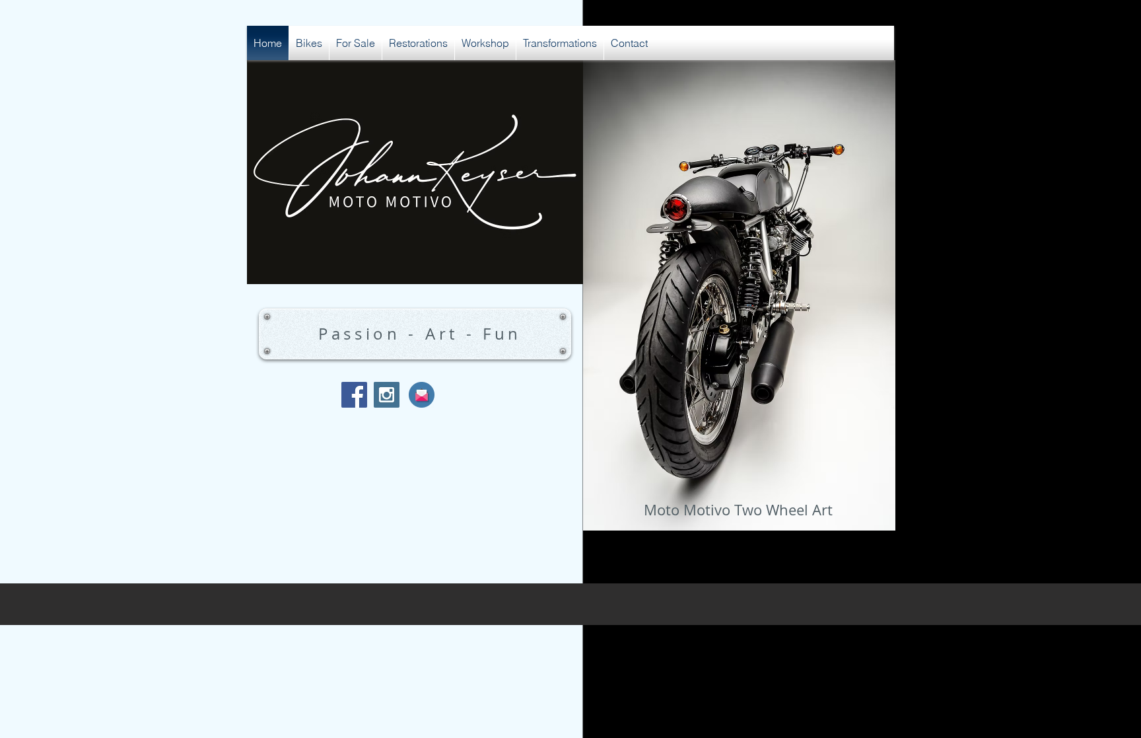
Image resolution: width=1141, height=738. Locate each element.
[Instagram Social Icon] (386, 395)
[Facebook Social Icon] (354, 395)
